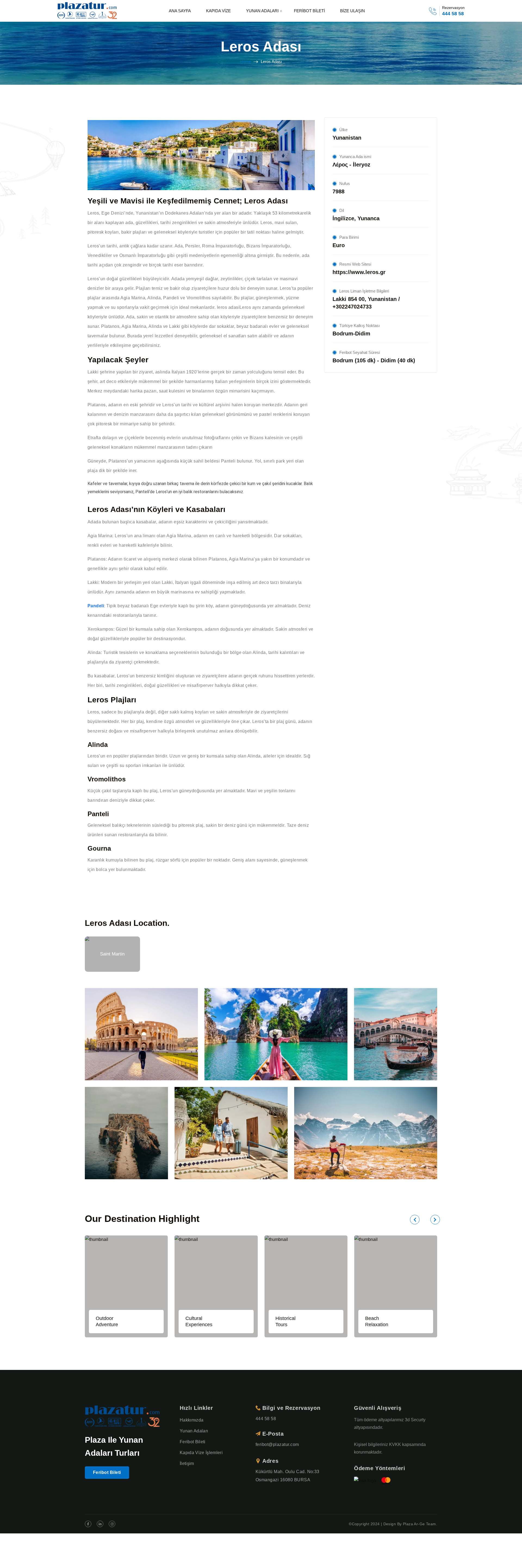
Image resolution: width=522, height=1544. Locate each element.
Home (245, 61)
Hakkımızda (191, 1420)
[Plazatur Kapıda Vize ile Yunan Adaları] (87, 11)
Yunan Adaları (194, 1431)
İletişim (187, 1463)
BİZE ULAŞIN (352, 10)
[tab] (112, 954)
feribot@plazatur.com (277, 1444)
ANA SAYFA (180, 10)
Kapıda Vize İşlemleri (201, 1452)
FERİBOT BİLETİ (309, 10)
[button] (415, 1219)
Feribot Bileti (107, 1472)
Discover (141, 1036)
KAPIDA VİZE (218, 10)
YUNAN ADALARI (262, 10)
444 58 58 (453, 13)
